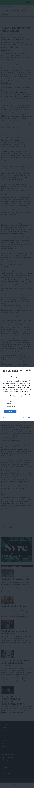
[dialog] (17, 394)
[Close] (30, 370)
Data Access (16, 417)
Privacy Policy (27, 417)
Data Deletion (7, 417)
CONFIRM (10, 411)
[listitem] (17, 402)
